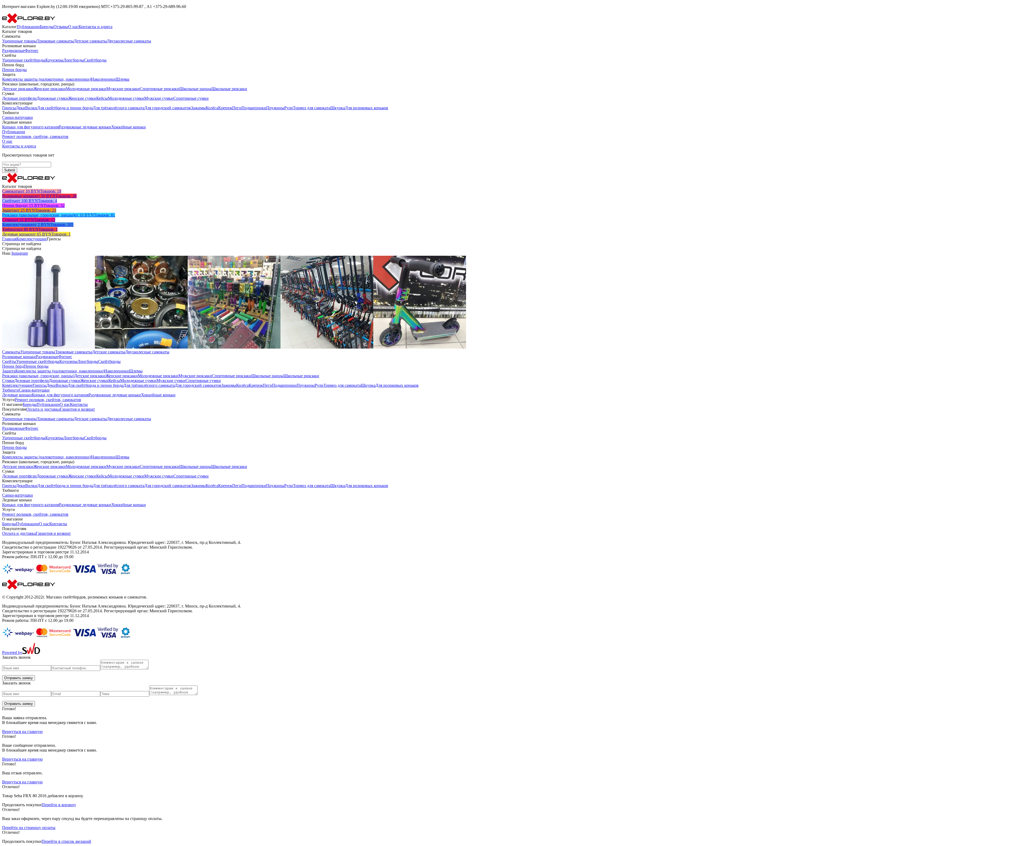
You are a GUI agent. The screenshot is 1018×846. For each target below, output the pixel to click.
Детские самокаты (90, 41)
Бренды (47, 26)
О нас (73, 26)
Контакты (79, 404)
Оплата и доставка (43, 409)
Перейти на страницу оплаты (28, 827)
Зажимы (198, 108)
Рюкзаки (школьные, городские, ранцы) (38, 376)
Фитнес (31, 50)
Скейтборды (95, 60)
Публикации (28, 26)
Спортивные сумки (191, 98)
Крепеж (225, 108)
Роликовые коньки (19, 356)
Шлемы (122, 79)
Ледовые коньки (17, 395)
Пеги (237, 108)
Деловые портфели (19, 98)
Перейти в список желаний (66, 841)
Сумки (8, 380)
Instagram (19, 253)
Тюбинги (10, 390)
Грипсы (9, 108)
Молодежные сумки (126, 98)
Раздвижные (13, 50)
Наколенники (103, 79)
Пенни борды (14, 69)
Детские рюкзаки (17, 88)
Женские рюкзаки (49, 88)
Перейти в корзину (59, 804)
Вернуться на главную (22, 731)
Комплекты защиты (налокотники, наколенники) (46, 79)
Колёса (212, 108)
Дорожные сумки (52, 98)
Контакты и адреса (95, 26)
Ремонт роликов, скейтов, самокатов (35, 136)
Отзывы (61, 26)
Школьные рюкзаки (229, 88)
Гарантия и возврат (77, 409)
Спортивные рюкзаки (159, 88)
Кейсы (102, 98)
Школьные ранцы (195, 88)
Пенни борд (13, 366)
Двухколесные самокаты (129, 41)
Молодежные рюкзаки (86, 88)
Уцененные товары (19, 41)
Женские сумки (82, 98)
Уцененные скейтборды (23, 60)
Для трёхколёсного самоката (118, 108)
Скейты (9, 361)
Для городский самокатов (167, 108)
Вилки (31, 108)
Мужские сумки (158, 98)
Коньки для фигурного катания (30, 127)
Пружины (275, 108)
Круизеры (54, 60)
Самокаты (11, 352)
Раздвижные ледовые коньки (85, 127)
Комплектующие (31, 239)
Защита (8, 371)
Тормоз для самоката (311, 108)
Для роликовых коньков (366, 108)
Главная (9, 239)
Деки (20, 108)
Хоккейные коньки (128, 127)
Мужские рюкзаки (123, 88)
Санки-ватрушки (17, 117)
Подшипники (254, 108)
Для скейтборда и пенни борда (65, 108)
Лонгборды (73, 60)
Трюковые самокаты (55, 41)
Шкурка (337, 108)
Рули (288, 108)
